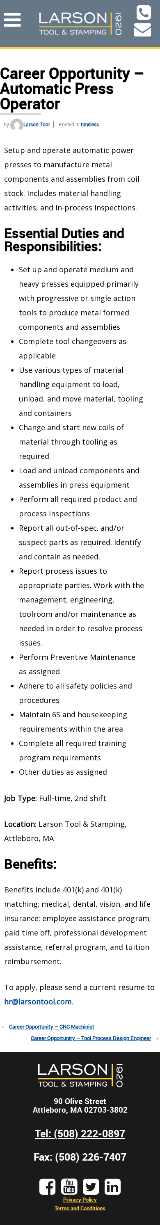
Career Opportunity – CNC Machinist (51, 1026)
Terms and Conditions (80, 1208)
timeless (90, 124)
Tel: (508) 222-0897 (80, 1133)
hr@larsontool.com (38, 1001)
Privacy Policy (80, 1199)
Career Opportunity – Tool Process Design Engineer (91, 1038)
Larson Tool (36, 124)
